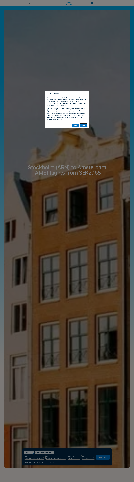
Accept (84, 125)
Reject (75, 125)
